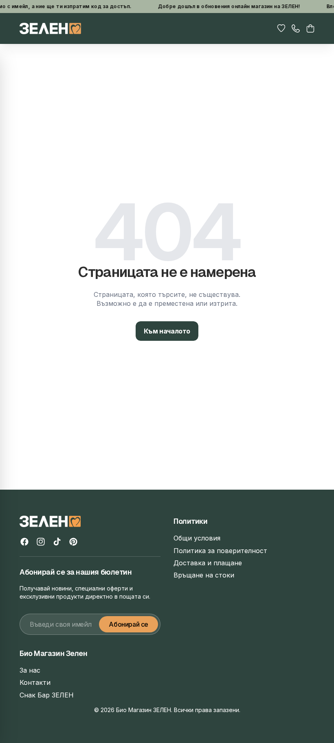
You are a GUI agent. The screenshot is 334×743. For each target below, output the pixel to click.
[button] (310, 28)
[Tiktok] (57, 542)
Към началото (167, 331)
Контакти (35, 682)
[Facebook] (24, 542)
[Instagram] (41, 542)
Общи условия (197, 538)
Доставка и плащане (208, 563)
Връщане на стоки (204, 575)
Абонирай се (128, 624)
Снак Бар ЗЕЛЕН (47, 695)
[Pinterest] (73, 542)
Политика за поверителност (220, 551)
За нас (30, 670)
